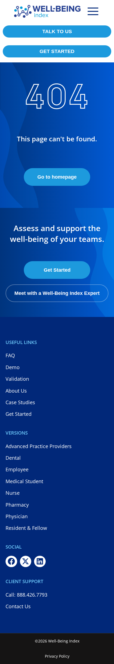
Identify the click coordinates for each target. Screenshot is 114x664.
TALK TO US (57, 31)
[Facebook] (11, 561)
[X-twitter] (26, 561)
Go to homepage (57, 177)
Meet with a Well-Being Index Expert (57, 293)
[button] (93, 11)
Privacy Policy (57, 656)
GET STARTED (57, 51)
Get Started (57, 270)
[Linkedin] (40, 561)
